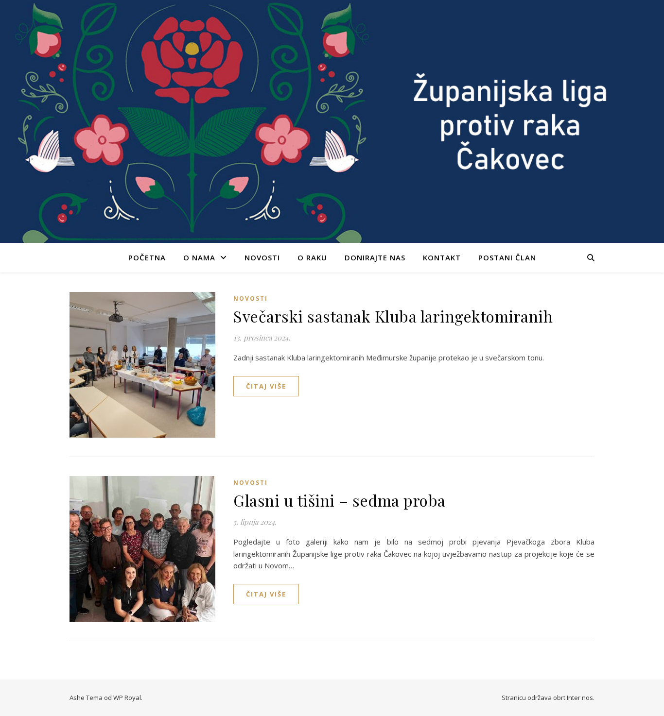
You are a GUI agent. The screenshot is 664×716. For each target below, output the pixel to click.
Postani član (507, 257)
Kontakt (442, 257)
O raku (312, 257)
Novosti (262, 257)
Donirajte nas (375, 257)
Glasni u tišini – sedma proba (339, 500)
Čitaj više (266, 386)
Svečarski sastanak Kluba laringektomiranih (393, 316)
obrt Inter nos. (573, 697)
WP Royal (127, 697)
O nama (199, 257)
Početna (147, 257)
